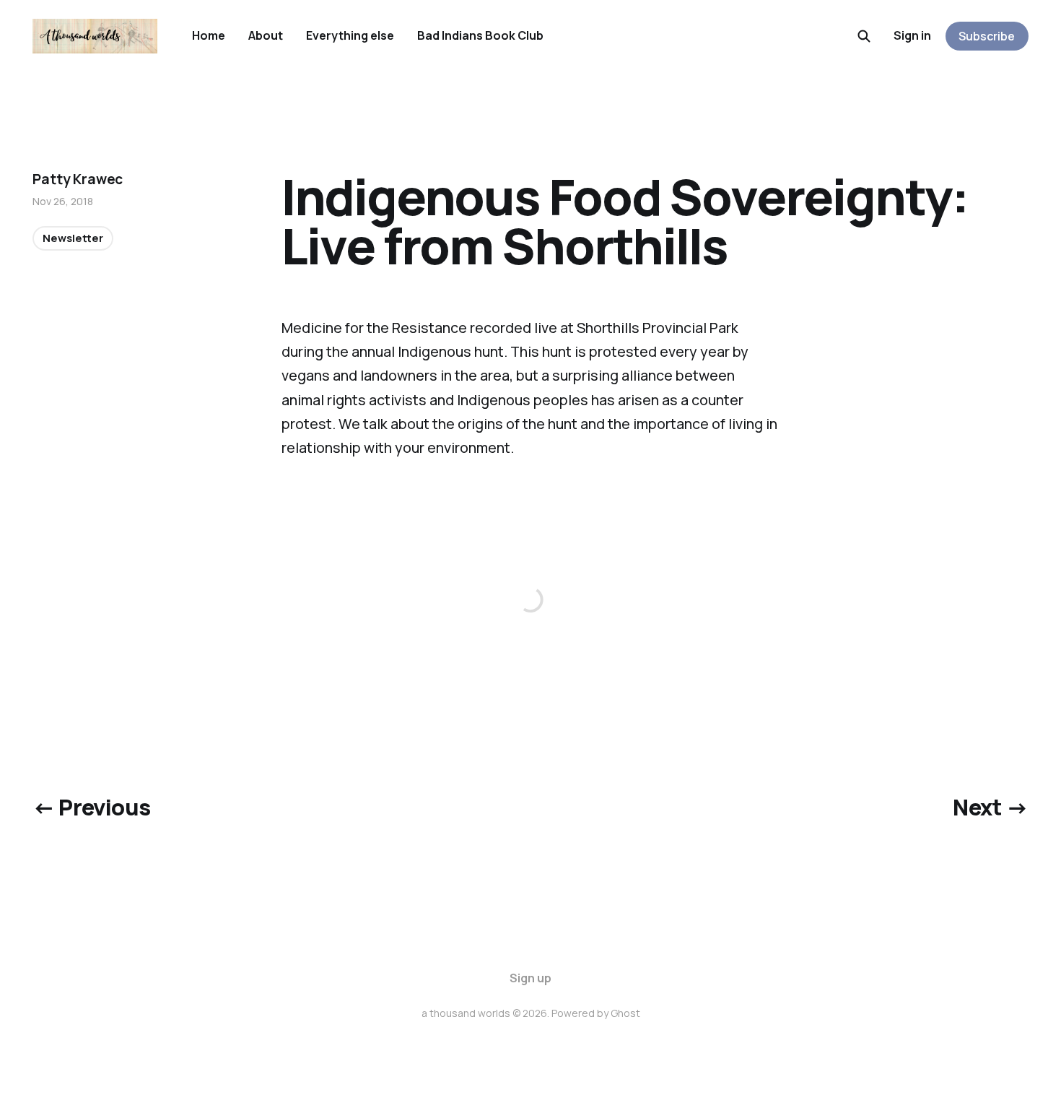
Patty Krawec (77, 179)
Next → (990, 807)
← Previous (91, 807)
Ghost (625, 1013)
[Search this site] (864, 36)
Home (208, 35)
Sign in (912, 35)
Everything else (350, 35)
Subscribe (987, 36)
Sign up (530, 978)
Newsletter (73, 238)
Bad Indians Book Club (480, 35)
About (265, 35)
